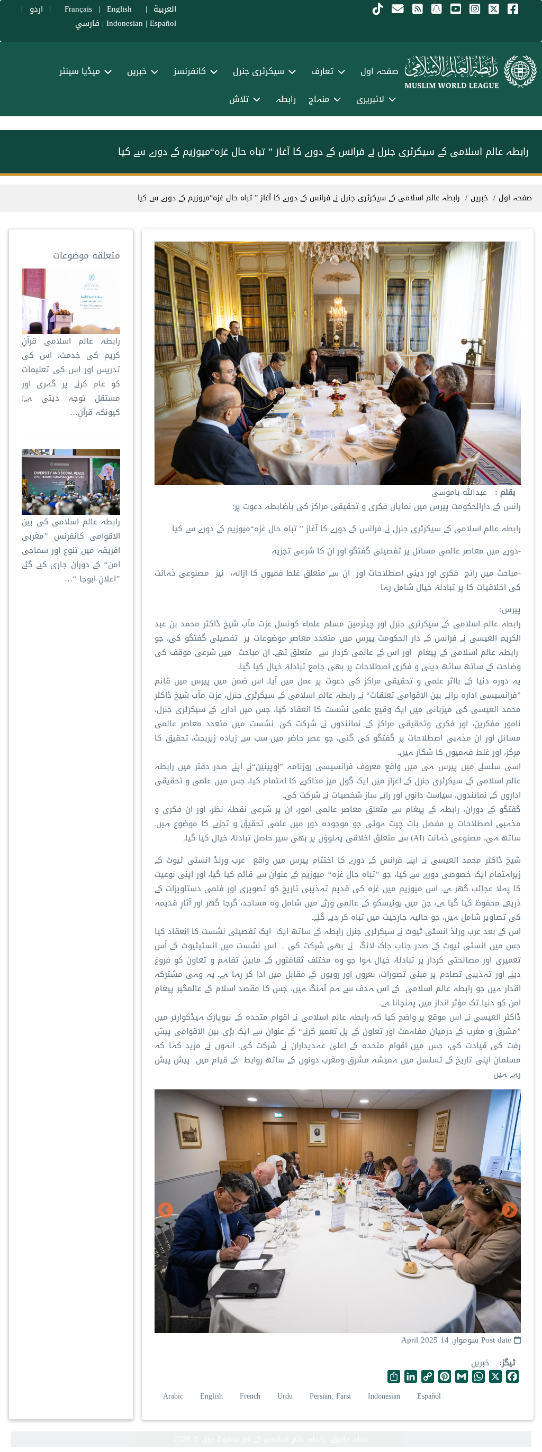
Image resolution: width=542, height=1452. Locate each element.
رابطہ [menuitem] (286, 99)
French (250, 1396)
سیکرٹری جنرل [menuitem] (258, 71)
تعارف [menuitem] (322, 71)
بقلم (507, 492)
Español (163, 23)
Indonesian (124, 23)
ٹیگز (509, 1363)
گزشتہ (510, 1210)
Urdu (285, 1396)
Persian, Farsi (330, 1396)
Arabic (173, 1396)
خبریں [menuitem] (137, 71)
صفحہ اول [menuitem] (379, 71)
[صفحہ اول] (471, 72)
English (211, 1396)
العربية (164, 9)
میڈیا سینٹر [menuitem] (79, 71)
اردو (36, 9)
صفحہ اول (515, 198)
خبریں (480, 1362)
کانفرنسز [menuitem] (190, 71)
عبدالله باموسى (459, 492)
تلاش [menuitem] (239, 99)
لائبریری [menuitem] (370, 99)
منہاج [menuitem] (319, 99)
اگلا (166, 1210)
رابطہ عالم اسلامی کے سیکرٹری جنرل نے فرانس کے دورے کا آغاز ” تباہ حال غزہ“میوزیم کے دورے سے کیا (299, 198)
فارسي (87, 23)
